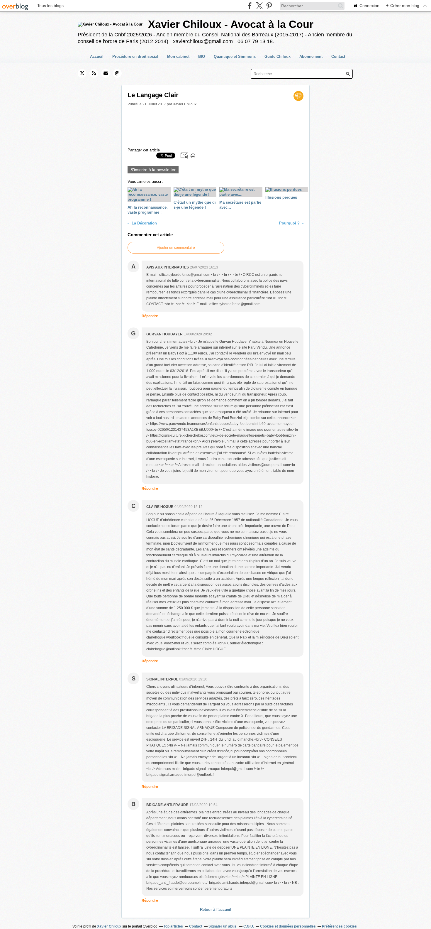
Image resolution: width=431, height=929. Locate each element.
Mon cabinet (178, 56)
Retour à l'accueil (215, 909)
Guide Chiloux (277, 56)
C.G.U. (248, 926)
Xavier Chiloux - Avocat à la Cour (230, 24)
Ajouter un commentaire (176, 248)
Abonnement (311, 56)
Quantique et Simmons (235, 56)
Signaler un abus (222, 926)
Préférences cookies (339, 926)
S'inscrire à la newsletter (153, 169)
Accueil (96, 56)
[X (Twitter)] (259, 5)
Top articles (173, 926)
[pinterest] (269, 5)
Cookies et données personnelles (288, 926)
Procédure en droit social (135, 56)
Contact (338, 56)
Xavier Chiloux (109, 926)
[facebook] (249, 5)
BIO (201, 56)
